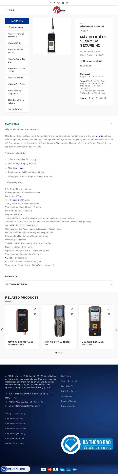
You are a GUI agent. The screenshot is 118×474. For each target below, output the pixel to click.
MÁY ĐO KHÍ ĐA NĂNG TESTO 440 (93, 343)
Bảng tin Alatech (68, 401)
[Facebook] (51, 3)
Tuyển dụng (66, 396)
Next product (87, 30)
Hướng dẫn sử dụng (14, 443)
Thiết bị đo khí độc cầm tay (92, 93)
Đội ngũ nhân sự (68, 391)
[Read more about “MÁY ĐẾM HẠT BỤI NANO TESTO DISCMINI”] (35, 308)
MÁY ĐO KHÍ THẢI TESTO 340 (57, 343)
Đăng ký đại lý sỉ (68, 406)
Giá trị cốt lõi (67, 386)
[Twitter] (54, 3)
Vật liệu (9, 258)
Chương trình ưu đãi (14, 438)
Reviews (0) (11, 276)
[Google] (58, 3)
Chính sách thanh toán (15, 428)
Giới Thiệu (66, 376)
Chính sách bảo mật (14, 418)
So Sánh (87, 66)
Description (12, 124)
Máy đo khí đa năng (95, 81)
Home (82, 23)
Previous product (81, 30)
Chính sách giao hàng (15, 433)
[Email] (63, 3)
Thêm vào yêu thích (92, 61)
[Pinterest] (67, 3)
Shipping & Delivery (16, 284)
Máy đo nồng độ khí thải (93, 90)
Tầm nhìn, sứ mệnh (70, 381)
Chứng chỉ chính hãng (15, 413)
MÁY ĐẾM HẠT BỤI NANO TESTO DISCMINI (20, 343)
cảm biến (17, 200)
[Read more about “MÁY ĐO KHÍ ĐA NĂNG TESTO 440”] (108, 308)
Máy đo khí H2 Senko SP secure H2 (91, 87)
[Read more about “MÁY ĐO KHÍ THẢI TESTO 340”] (72, 308)
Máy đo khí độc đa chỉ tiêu (92, 26)
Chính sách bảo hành (15, 423)
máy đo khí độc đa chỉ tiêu (92, 83)
